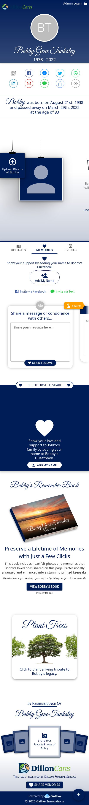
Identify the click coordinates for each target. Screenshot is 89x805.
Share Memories (47, 784)
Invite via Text (65, 291)
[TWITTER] (60, 73)
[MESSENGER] (44, 73)
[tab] (19, 248)
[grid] (44, 187)
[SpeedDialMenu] (79, 795)
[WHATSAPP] (75, 73)
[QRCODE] (13, 73)
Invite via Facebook (32, 291)
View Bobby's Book (44, 586)
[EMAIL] (29, 83)
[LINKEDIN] (13, 83)
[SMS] (44, 83)
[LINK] (75, 83)
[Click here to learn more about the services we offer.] (44, 768)
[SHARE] (60, 83)
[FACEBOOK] (29, 73)
